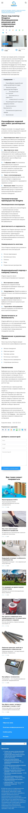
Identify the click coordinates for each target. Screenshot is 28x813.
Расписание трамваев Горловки (13, 773)
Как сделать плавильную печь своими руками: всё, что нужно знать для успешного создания (14, 618)
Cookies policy (7, 732)
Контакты (6, 768)
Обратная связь (8, 722)
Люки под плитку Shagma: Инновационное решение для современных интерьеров (12, 760)
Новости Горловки (6, 10)
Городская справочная (10, 784)
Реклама (5, 736)
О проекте (6, 718)
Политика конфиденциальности (13, 727)
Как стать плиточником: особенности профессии (10, 529)
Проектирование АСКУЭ (9, 499)
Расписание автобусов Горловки (13, 779)
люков (12, 64)
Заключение (9, 115)
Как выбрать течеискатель (11, 676)
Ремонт (14, 10)
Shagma (12, 414)
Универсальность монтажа (16, 99)
